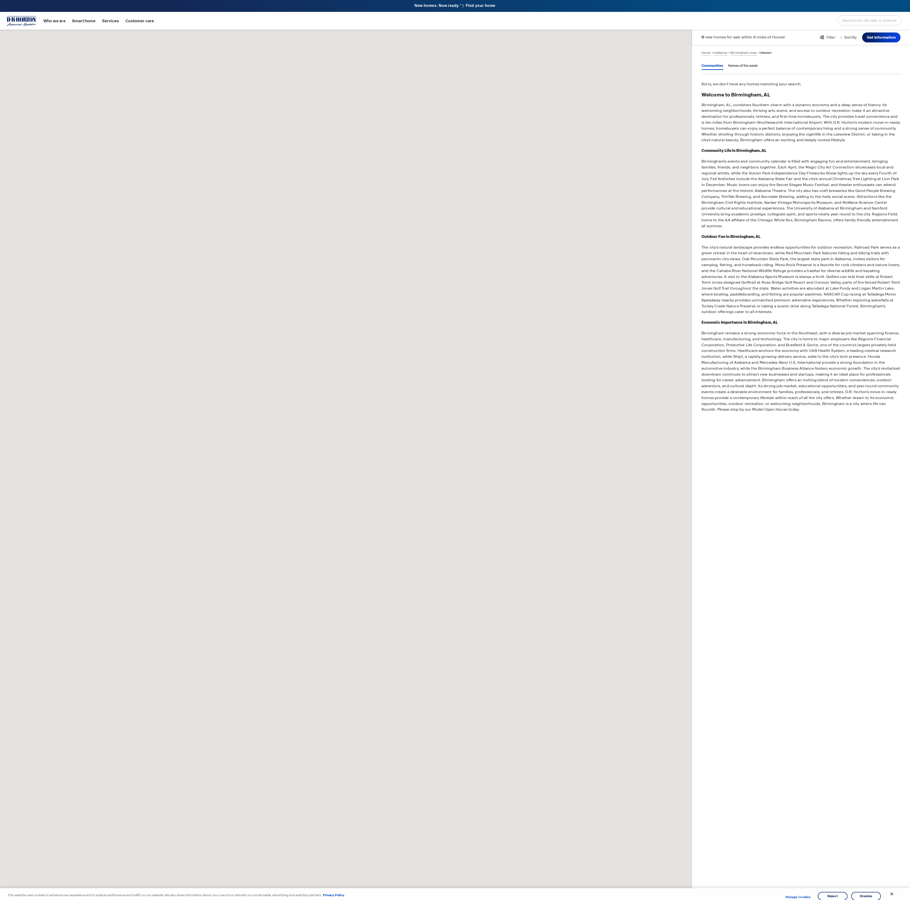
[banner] (455, 6)
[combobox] (869, 20)
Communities (712, 66)
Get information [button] (881, 37)
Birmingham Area (743, 53)
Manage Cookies (798, 897)
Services (110, 21)
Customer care (139, 21)
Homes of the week (743, 66)
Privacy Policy (333, 895)
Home (705, 53)
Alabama (720, 53)
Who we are (54, 21)
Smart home (84, 21)
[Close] (891, 894)
